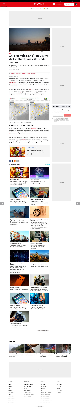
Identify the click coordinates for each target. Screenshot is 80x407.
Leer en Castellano (3, 6)
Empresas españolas (45, 398)
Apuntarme (67, 115)
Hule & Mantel (27, 396)
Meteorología (33, 73)
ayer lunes (31, 89)
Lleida (19, 93)
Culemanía (26, 388)
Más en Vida (12, 341)
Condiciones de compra (46, 400)
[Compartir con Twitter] (12, 161)
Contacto (43, 388)
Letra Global (27, 390)
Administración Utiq (45, 402)
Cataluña (13, 73)
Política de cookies (45, 394)
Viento (28, 73)
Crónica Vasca (27, 386)
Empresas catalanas (45, 396)
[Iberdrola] (45, 9)
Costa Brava (24, 73)
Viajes (9, 394)
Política (10, 384)
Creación (10, 390)
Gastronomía (11, 398)
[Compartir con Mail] (17, 161)
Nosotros (43, 384)
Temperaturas (18, 73)
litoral (23, 139)
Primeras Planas (12, 400)
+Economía (10, 396)
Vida (10, 53)
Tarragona (12, 82)
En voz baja (10, 402)
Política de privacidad (46, 392)
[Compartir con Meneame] (15, 161)
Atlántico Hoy (27, 392)
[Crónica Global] (40, 4)
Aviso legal (43, 386)
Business (10, 386)
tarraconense (12, 133)
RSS (41, 390)
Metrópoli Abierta (28, 384)
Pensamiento (11, 392)
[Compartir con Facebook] (10, 161)
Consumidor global (29, 394)
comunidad (14, 85)
